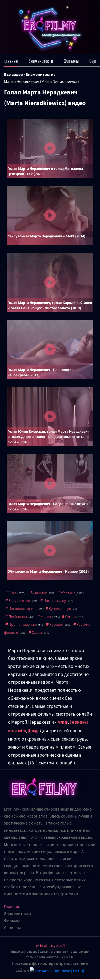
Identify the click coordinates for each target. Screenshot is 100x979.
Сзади (37, 632)
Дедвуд (33, 731)
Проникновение (22, 624)
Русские (56, 624)
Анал (13, 592)
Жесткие (68, 592)
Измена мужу (54, 600)
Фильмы (71, 61)
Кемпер (63, 722)
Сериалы (12, 927)
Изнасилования (22, 608)
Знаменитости (41, 61)
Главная (10, 61)
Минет (46, 616)
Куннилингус (60, 608)
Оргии (70, 616)
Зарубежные (19, 600)
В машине (38, 592)
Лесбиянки (18, 616)
